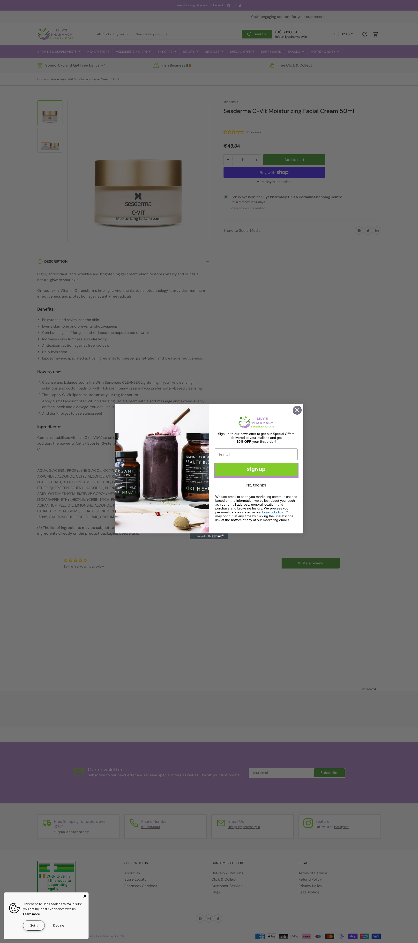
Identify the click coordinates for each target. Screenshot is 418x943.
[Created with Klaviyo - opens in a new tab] (209, 536)
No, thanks (256, 485)
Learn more (31, 914)
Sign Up (256, 469)
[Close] (84, 896)
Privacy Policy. (273, 512)
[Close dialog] (297, 410)
